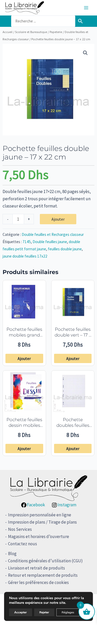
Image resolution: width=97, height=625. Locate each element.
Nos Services (20, 529)
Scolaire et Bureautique (31, 32)
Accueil (7, 32)
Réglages (68, 612)
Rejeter (44, 612)
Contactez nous (22, 544)
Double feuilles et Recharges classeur (53, 234)
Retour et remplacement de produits (43, 575)
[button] (85, 53)
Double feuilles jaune (50, 241)
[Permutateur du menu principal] (86, 7)
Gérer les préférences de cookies (38, 582)
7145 (27, 241)
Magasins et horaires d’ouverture (38, 536)
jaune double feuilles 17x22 (25, 256)
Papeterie (56, 32)
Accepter (20, 612)
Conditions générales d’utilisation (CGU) (45, 561)
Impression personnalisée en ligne (39, 515)
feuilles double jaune (65, 248)
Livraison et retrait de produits (36, 568)
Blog (12, 553)
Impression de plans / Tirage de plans (42, 522)
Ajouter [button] (24, 358)
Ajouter (58, 219)
